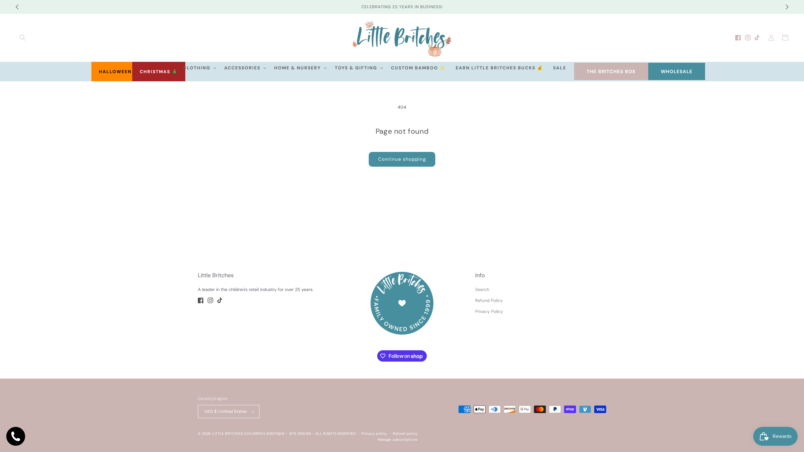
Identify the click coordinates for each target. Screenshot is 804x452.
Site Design (300, 433)
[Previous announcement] (17, 7)
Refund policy (405, 433)
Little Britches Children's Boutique (248, 433)
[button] (23, 38)
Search (482, 289)
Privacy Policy (489, 311)
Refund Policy (489, 300)
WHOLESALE (677, 71)
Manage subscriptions (398, 439)
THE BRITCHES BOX (611, 71)
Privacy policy (374, 433)
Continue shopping (402, 159)
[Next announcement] (787, 7)
